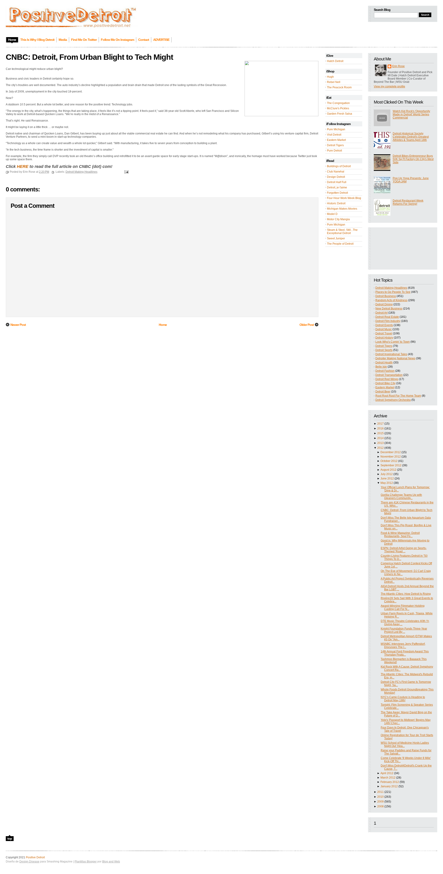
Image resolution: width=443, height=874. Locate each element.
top (9, 838)
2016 (380, 428)
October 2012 (389, 461)
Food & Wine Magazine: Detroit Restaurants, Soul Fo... (400, 534)
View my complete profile (389, 86)
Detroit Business (385, 296)
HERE (22, 166)
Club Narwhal (335, 171)
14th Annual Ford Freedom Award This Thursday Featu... (405, 653)
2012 (380, 447)
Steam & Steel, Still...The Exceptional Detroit (342, 231)
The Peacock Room (339, 87)
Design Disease (29, 861)
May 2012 (386, 483)
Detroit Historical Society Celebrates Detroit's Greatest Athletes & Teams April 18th (411, 137)
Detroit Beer (382, 391)
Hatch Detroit (335, 61)
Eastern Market (336, 140)
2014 (380, 438)
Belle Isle (381, 366)
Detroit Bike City (385, 383)
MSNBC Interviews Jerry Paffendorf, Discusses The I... (403, 645)
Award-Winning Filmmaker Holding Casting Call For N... (403, 607)
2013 (380, 443)
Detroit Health (384, 362)
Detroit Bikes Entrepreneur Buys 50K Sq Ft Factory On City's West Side (413, 159)
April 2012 (386, 773)
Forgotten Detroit (337, 192)
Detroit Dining (384, 304)
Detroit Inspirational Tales (391, 354)
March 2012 (387, 777)
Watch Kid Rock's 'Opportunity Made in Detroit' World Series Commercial (411, 114)
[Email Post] (126, 171)
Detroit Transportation (389, 375)
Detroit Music (383, 329)
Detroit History (384, 337)
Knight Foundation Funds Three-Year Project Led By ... (404, 630)
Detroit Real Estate (387, 316)
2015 (380, 433)
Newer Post (18, 325)
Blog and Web (111, 861)
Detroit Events (384, 325)
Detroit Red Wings (386, 379)
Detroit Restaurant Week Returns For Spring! (408, 202)
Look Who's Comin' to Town (392, 341)
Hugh (330, 76)
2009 (380, 801)
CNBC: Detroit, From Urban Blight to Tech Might (89, 57)
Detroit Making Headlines (391, 287)
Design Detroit (336, 176)
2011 (380, 792)
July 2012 (386, 474)
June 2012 (387, 478)
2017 (380, 423)
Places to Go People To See (392, 292)
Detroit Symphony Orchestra (393, 399)
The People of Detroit (340, 243)
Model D (332, 214)
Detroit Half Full (336, 182)
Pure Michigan (336, 129)
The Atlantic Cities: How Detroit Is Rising (406, 593)
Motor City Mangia (338, 219)
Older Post (306, 325)
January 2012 (389, 786)
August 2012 (388, 469)
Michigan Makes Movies (342, 208)
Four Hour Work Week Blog (344, 198)
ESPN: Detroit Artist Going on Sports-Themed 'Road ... (404, 550)
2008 (380, 806)
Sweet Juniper (336, 238)
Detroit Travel (383, 333)
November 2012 (390, 456)
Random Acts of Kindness (391, 300)
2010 (380, 796)
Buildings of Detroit (339, 166)
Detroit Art (381, 312)
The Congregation (338, 103)
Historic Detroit (336, 203)
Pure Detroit (334, 150)
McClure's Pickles (338, 108)
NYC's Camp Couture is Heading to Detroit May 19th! (403, 699)
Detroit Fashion (385, 370)
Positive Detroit (35, 857)
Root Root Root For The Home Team (398, 395)
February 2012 (389, 782)
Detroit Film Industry (387, 321)
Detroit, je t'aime (337, 187)
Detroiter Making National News (395, 358)
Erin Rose (398, 66)
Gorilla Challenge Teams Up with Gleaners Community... (401, 496)
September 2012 (390, 465)
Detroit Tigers (335, 145)
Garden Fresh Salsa (339, 113)
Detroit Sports (383, 350)
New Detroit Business (388, 308)
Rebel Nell (333, 82)
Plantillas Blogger (86, 861)
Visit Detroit (334, 134)
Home (163, 325)
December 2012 (390, 452)
